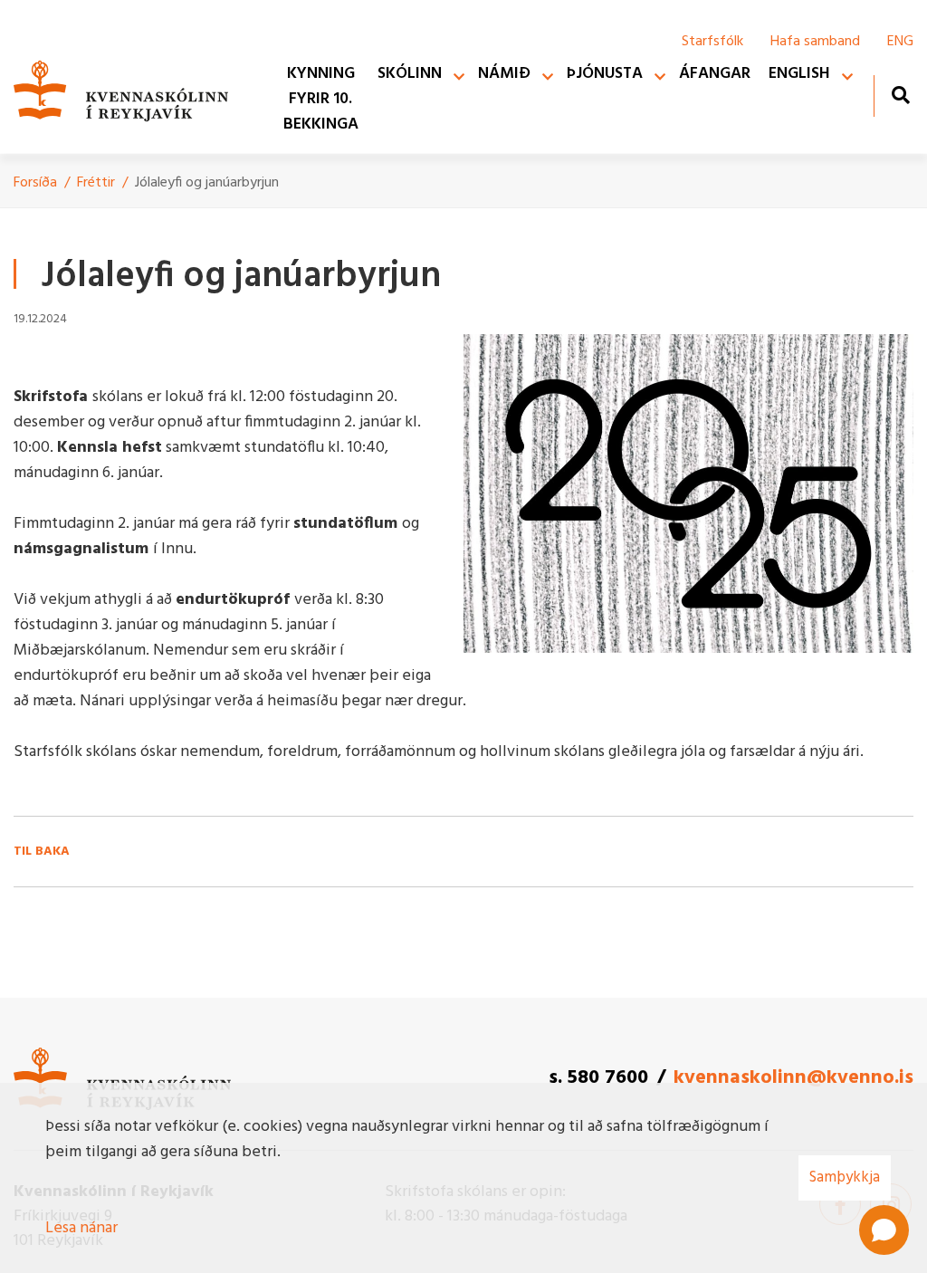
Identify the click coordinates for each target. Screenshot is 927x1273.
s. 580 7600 (598, 1078)
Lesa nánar (81, 1228)
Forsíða (35, 183)
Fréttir (96, 183)
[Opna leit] (900, 94)
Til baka (42, 852)
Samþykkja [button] (844, 1177)
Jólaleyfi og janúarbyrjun (207, 183)
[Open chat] (884, 1230)
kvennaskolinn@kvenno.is (793, 1078)
